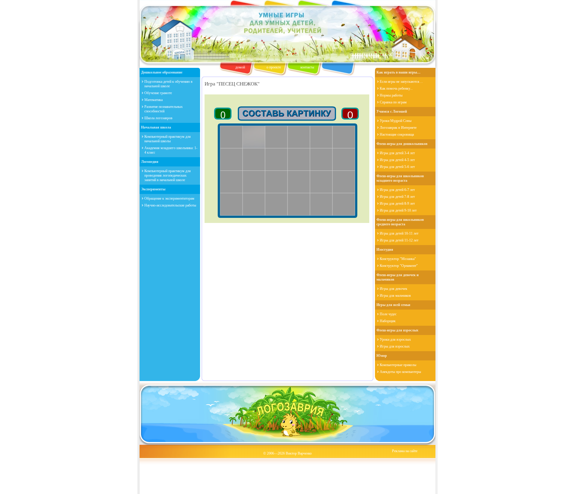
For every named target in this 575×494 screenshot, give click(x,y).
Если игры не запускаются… (401, 81)
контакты (307, 67)
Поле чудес (388, 314)
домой (240, 67)
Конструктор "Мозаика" (398, 259)
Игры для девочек (393, 289)
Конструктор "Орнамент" (399, 266)
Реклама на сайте (404, 451)
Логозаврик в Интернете (398, 128)
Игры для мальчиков (395, 295)
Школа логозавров (158, 118)
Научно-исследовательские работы (170, 205)
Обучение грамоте (158, 93)
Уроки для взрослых (395, 339)
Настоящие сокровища (397, 134)
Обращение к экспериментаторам (169, 198)
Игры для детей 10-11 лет (399, 233)
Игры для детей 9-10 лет (398, 210)
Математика (153, 100)
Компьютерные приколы (398, 365)
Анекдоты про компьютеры (400, 372)
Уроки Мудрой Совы (395, 121)
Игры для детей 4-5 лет (397, 160)
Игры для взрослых (395, 346)
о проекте (274, 67)
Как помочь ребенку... (396, 88)
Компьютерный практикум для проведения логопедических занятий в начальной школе (167, 175)
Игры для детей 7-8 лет (397, 197)
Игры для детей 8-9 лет (397, 203)
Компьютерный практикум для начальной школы (167, 138)
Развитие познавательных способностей (163, 109)
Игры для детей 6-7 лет (397, 190)
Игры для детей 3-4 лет (397, 153)
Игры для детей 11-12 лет (399, 240)
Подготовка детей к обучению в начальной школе (168, 83)
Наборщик (388, 321)
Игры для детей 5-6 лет (397, 167)
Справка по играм (393, 102)
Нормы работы (391, 95)
